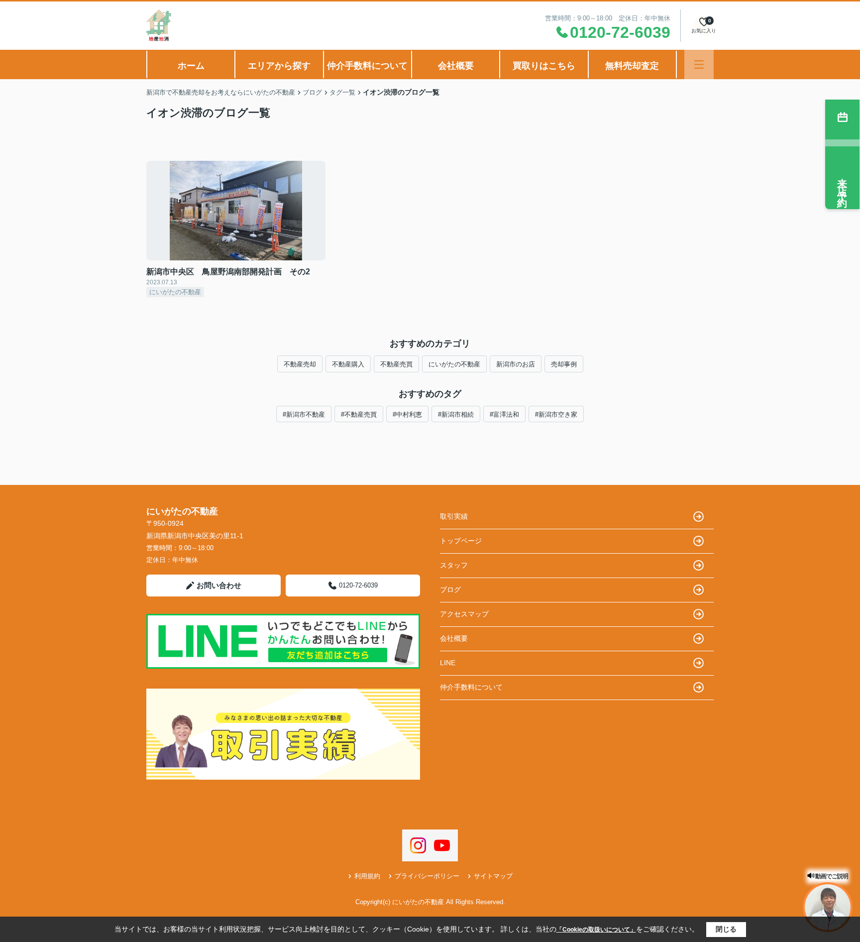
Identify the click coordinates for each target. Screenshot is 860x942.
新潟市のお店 (515, 364)
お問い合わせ (219, 585)
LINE (447, 663)
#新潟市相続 (456, 414)
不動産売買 (396, 364)
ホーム (191, 66)
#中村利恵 (407, 414)
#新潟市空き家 (556, 414)
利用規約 (367, 876)
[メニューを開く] (699, 64)
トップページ (461, 541)
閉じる (726, 929)
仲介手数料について (367, 66)
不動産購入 (348, 364)
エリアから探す (279, 66)
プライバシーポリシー (427, 876)
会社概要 (456, 66)
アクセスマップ (464, 614)
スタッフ (454, 565)
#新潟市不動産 (304, 414)
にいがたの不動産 (454, 364)
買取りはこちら (544, 66)
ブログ (450, 589)
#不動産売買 (359, 414)
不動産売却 (300, 364)
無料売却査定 (632, 66)
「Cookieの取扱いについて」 (596, 929)
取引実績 (454, 516)
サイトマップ (493, 876)
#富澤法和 (504, 414)
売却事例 (564, 364)
